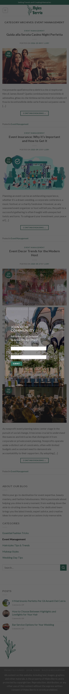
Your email (15, 354)
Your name (15, 345)
